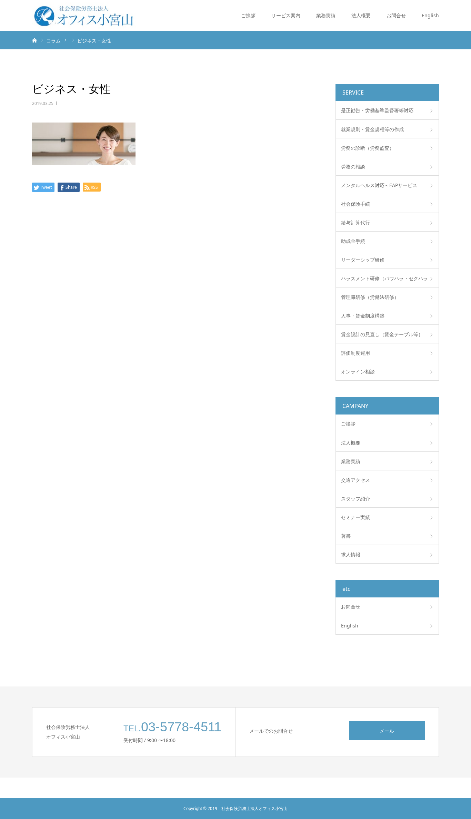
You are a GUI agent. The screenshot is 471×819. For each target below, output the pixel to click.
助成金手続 (353, 241)
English (430, 15)
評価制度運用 (355, 353)
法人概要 (361, 15)
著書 (346, 536)
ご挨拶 (248, 15)
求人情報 (350, 554)
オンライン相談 (358, 371)
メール (387, 731)
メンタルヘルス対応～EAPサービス (379, 185)
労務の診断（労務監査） (367, 148)
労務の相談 (353, 166)
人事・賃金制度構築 (362, 315)
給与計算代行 (355, 222)
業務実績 (325, 15)
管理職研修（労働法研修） (370, 297)
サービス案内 (285, 15)
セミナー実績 (355, 517)
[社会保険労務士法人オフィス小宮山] (84, 16)
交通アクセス (355, 480)
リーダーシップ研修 (362, 259)
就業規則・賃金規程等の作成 (372, 129)
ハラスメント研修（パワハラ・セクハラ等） (384, 281)
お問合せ (396, 15)
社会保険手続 (355, 204)
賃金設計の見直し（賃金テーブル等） (382, 334)
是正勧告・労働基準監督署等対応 (377, 110)
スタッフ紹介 (355, 498)
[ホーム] (34, 40)
